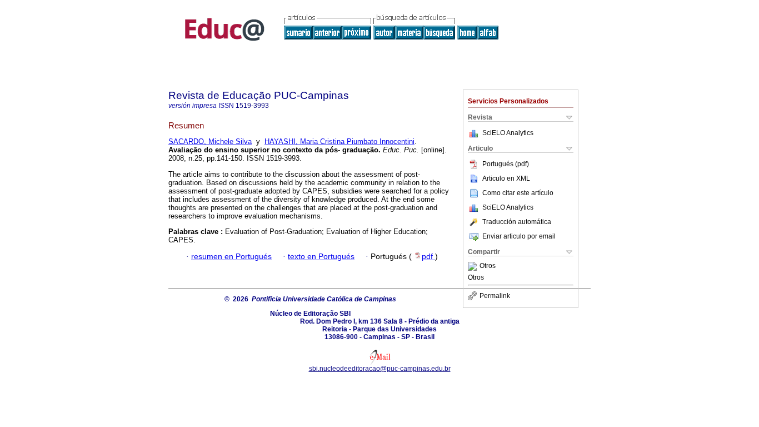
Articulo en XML (506, 178)
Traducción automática (516, 222)
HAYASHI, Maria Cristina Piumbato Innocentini (339, 141)
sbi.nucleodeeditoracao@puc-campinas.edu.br (380, 369)
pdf (428, 256)
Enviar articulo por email (519, 236)
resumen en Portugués (231, 256)
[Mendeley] (474, 266)
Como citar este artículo (517, 193)
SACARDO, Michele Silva (210, 141)
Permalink (495, 296)
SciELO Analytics (507, 133)
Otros (488, 266)
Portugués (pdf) (505, 164)
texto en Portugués (321, 256)
